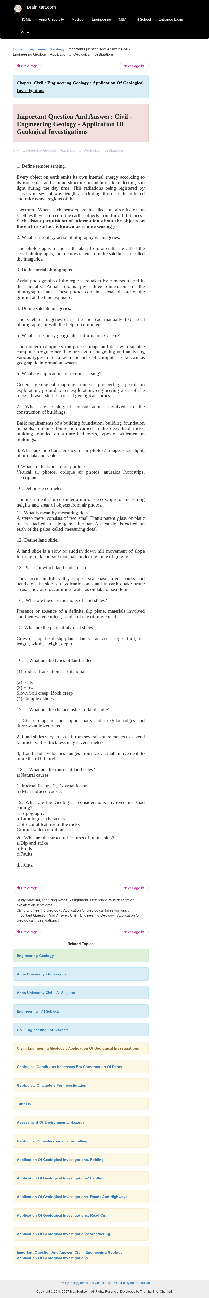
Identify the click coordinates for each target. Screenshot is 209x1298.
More (24, 32)
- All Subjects (41, 974)
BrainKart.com (41, 7)
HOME (25, 19)
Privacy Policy (68, 1283)
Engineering (101, 19)
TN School (142, 19)
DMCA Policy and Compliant (131, 1283)
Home (17, 49)
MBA (122, 19)
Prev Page (29, 66)
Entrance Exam (171, 19)
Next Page (132, 66)
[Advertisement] (176, 122)
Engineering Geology (46, 49)
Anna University (51, 19)
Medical (78, 19)
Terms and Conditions (95, 1283)
